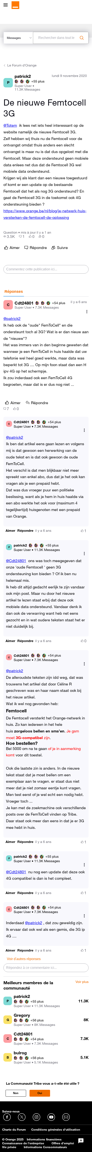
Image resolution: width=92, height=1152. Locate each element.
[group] (9, 236)
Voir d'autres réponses (24, 959)
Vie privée (9, 1147)
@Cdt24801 (16, 560)
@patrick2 (12, 318)
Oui (39, 1093)
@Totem (10, 125)
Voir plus (82, 982)
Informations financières (44, 1139)
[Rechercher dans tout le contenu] (82, 38)
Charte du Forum (14, 1129)
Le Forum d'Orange (22, 65)
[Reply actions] (84, 430)
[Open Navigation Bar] (6, 5)
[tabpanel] (46, 637)
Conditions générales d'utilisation (55, 1129)
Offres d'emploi (63, 1143)
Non (15, 1093)
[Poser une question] (81, 1141)
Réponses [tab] (13, 291)
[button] (10, 530)
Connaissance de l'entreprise (23, 1143)
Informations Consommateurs (45, 1147)
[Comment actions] (87, 311)
